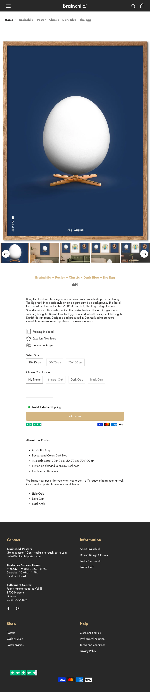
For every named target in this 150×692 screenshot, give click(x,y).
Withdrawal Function (92, 639)
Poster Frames (15, 645)
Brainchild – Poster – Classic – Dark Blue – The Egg (55, 20)
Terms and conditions (92, 645)
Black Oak (96, 379)
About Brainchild (90, 549)
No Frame (34, 379)
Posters (11, 633)
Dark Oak (77, 379)
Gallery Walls (15, 639)
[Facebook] (8, 608)
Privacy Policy (88, 651)
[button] (144, 254)
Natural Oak (55, 379)
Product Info (87, 567)
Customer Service (90, 633)
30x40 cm (34, 362)
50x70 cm (54, 362)
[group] (14, 253)
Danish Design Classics (94, 555)
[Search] (133, 6)
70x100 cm (75, 362)
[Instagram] (17, 608)
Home (9, 20)
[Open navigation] (8, 6)
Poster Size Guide (90, 561)
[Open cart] (142, 6)
